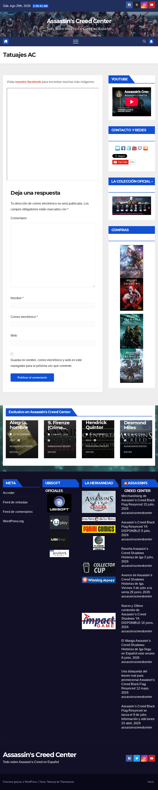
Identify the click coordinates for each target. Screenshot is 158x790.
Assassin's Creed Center (79, 21)
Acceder (8, 492)
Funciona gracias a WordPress (20, 781)
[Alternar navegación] (76, 41)
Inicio (151, 781)
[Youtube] (134, 148)
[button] (144, 41)
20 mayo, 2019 (136, 434)
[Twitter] (128, 148)
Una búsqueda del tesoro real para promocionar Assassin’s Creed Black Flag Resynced (138, 680)
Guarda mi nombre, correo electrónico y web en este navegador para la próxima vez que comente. (46, 362)
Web (14, 335)
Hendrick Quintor (96, 425)
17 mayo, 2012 (59, 434)
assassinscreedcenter (21, 449)
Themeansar (67, 781)
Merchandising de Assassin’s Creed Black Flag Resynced (138, 500)
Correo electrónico (24, 316)
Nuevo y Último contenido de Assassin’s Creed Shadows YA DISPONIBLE (133, 614)
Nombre (17, 298)
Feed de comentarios (18, 511)
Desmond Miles (135, 425)
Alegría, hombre (19, 425)
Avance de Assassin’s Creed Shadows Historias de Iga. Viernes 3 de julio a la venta (136, 584)
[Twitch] (140, 148)
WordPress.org (13, 521)
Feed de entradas (15, 502)
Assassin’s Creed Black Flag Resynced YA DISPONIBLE (138, 526)
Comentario (19, 218)
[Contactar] (117, 148)
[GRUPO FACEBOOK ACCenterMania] (123, 148)
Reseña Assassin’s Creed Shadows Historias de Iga (134, 553)
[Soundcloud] (145, 148)
